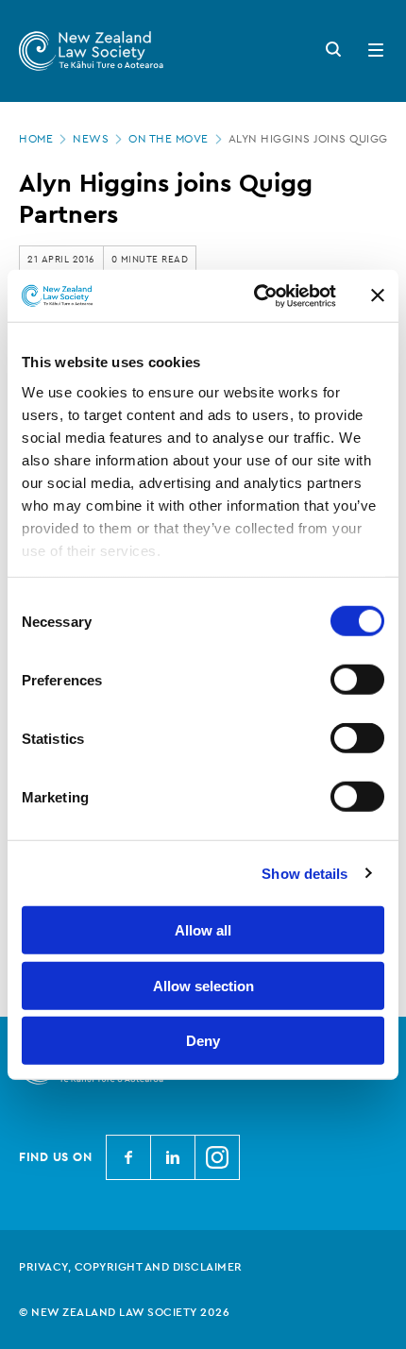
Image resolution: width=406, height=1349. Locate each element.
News (91, 138)
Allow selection (203, 985)
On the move (168, 138)
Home (36, 138)
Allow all (203, 930)
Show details (304, 873)
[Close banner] (377, 295)
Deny (203, 1041)
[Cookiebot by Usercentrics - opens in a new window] (255, 295)
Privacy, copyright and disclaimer (131, 1266)
